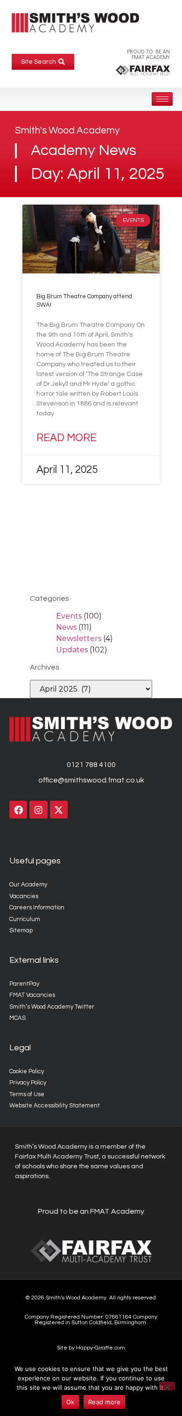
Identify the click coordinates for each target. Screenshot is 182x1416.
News (66, 627)
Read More (66, 438)
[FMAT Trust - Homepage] (143, 69)
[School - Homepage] (75, 23)
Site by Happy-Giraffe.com (91, 1348)
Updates (72, 649)
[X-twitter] (59, 810)
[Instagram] (38, 810)
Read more (104, 1402)
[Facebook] (18, 810)
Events (69, 616)
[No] (167, 1386)
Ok (70, 1402)
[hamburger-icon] (162, 99)
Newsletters (78, 638)
